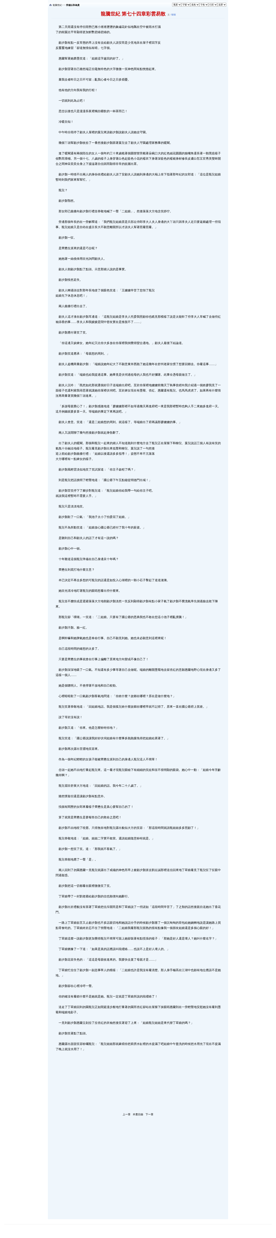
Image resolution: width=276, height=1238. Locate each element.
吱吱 (173, 14)
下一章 (149, 1114)
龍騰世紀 (57, 5)
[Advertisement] (189, 80)
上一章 (126, 1114)
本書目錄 (138, 1114)
